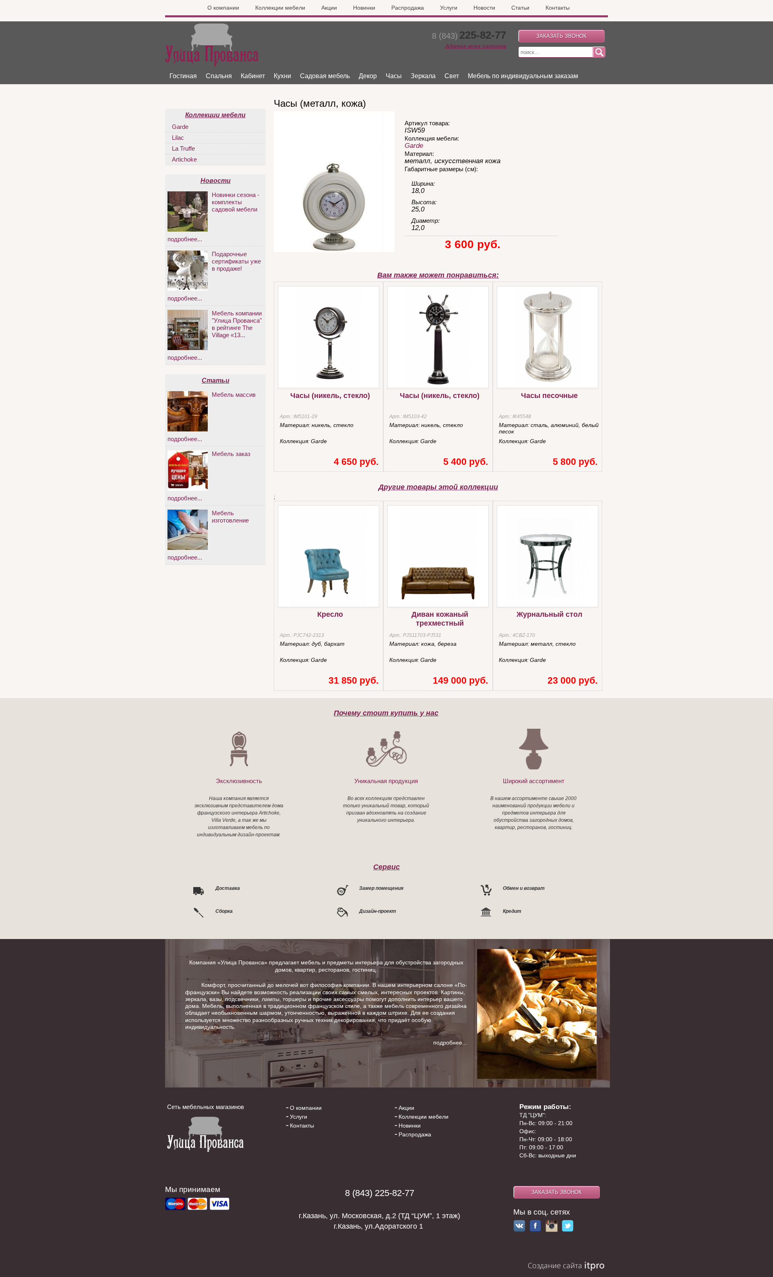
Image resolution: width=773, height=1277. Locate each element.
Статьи (520, 7)
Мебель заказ (231, 453)
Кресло (330, 614)
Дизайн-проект (377, 911)
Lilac (178, 137)
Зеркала (423, 76)
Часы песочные (549, 396)
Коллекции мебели (280, 7)
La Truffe (183, 148)
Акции (329, 7)
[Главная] (212, 64)
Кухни (282, 76)
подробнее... (184, 239)
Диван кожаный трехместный (439, 618)
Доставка (227, 888)
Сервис (386, 866)
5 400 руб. (465, 461)
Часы (394, 76)
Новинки (364, 7)
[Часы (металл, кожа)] (334, 250)
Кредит (512, 911)
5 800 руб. (575, 461)
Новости (484, 7)
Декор (368, 76)
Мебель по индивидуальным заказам (523, 76)
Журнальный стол (549, 614)
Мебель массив (234, 394)
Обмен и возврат (524, 888)
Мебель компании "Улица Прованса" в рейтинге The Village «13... (237, 324)
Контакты (558, 7)
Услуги (448, 7)
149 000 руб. (460, 680)
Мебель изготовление (230, 517)
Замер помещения (381, 888)
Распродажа (407, 7)
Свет (451, 76)
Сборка (224, 911)
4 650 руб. (356, 461)
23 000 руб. (572, 680)
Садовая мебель (325, 76)
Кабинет (253, 76)
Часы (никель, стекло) (330, 396)
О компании (223, 7)
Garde (414, 145)
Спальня (219, 76)
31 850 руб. (353, 680)
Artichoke (184, 159)
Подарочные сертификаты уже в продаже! (236, 261)
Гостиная (183, 76)
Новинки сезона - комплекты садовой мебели (235, 202)
